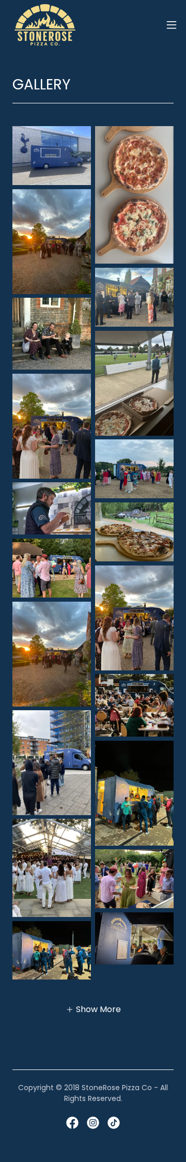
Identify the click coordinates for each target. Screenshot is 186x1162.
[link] (45, 24)
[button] (171, 24)
